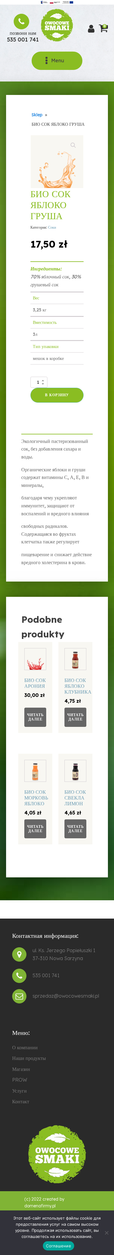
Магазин (21, 1069)
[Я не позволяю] (106, 1233)
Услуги (19, 1091)
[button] (73, 145)
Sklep (37, 115)
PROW (19, 1080)
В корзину (57, 395)
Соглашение (58, 1245)
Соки (52, 227)
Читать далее (35, 717)
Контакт (20, 1101)
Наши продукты (29, 1058)
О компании (25, 1047)
